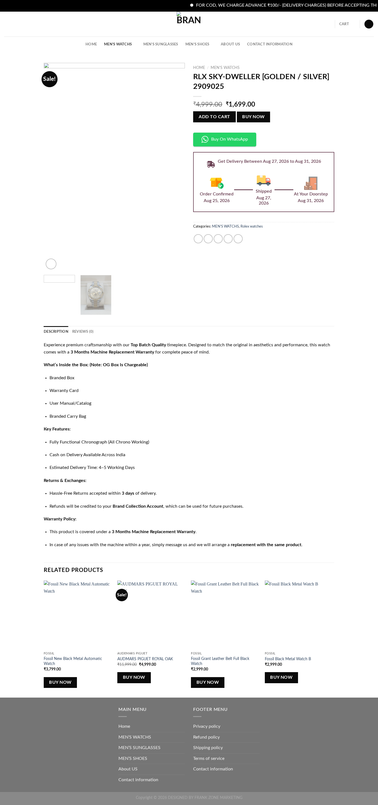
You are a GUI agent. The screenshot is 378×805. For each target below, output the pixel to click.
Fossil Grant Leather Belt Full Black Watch (220, 661)
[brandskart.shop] (189, 24)
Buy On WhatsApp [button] (229, 139)
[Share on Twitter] (208, 238)
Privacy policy (206, 726)
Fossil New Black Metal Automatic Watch (73, 661)
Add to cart (214, 117)
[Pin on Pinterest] (228, 238)
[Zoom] (51, 264)
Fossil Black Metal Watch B (288, 659)
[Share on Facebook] (198, 238)
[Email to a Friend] (218, 238)
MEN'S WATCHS (225, 68)
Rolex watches (251, 226)
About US (230, 44)
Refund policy (206, 737)
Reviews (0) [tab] (83, 331)
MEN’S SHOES (197, 44)
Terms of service (208, 758)
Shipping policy (208, 747)
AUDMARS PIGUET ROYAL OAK (145, 659)
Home (91, 44)
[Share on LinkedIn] (238, 238)
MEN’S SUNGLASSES (160, 44)
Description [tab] (56, 331)
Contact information (269, 44)
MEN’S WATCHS (118, 44)
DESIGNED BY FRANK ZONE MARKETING (205, 798)
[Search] (329, 24)
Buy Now (253, 117)
